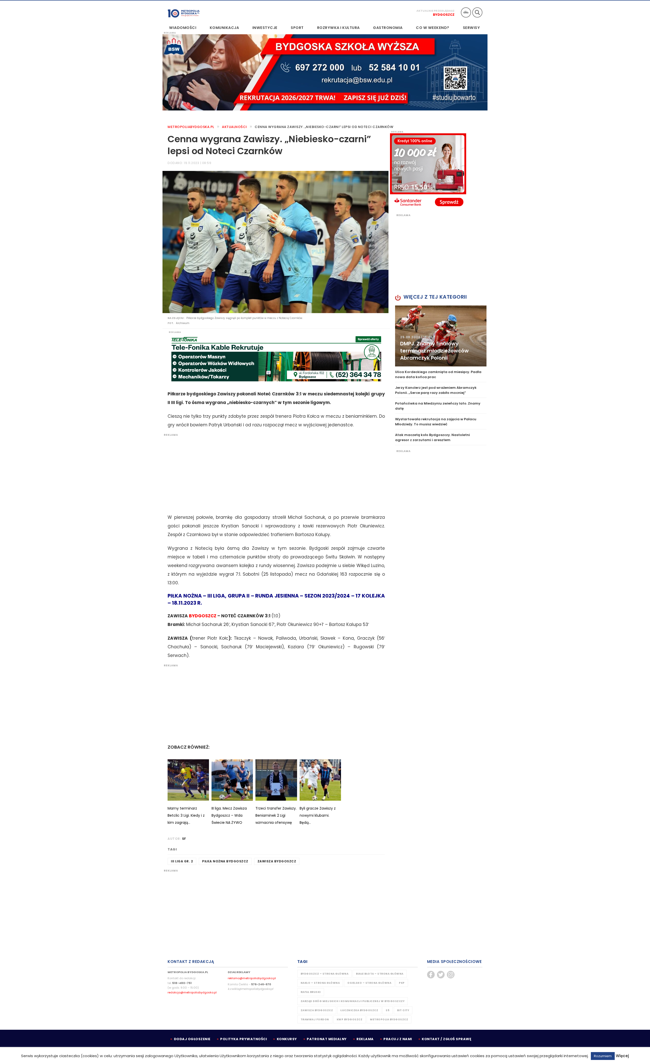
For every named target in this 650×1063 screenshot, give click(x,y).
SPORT (297, 27)
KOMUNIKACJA (224, 27)
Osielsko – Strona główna (369, 983)
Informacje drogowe (466, 12)
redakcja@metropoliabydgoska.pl (192, 992)
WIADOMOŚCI (182, 27)
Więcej (622, 1055)
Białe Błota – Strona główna (379, 974)
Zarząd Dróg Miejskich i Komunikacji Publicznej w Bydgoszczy (353, 1001)
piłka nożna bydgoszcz (225, 861)
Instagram (450, 974)
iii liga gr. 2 (182, 861)
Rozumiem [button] (603, 1056)
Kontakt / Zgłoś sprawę (446, 1039)
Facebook (431, 974)
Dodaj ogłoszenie (192, 1039)
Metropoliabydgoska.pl (191, 126)
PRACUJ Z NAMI (397, 1039)
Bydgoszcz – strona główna (325, 974)
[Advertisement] (273, 472)
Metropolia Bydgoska (184, 12)
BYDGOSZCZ (202, 616)
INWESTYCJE (265, 27)
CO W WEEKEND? (432, 27)
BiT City (403, 1010)
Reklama (365, 1039)
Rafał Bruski (311, 992)
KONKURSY (287, 1039)
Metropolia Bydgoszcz (389, 1019)
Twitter (441, 974)
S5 (387, 1010)
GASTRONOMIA (388, 27)
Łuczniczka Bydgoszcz (359, 1010)
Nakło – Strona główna (320, 983)
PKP (402, 983)
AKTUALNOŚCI (234, 126)
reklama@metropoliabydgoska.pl (252, 978)
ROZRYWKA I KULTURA (338, 27)
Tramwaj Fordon (315, 1019)
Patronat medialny (327, 1039)
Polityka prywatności (243, 1039)
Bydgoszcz (443, 14)
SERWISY (471, 27)
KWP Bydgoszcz (350, 1019)
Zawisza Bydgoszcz (276, 861)
